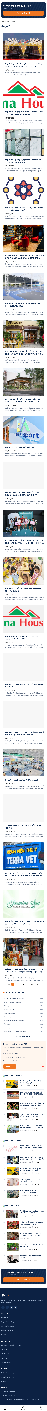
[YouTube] (11, 1307)
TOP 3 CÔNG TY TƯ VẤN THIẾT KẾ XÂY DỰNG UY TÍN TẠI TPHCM (31, 1116)
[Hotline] (15, 1307)
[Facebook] (3, 1307)
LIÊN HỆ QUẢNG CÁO (23, 13)
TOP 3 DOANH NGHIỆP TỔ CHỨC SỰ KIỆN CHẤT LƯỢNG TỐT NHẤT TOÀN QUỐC (32, 1105)
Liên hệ (23, 1409)
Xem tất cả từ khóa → (23, 1036)
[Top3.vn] (15, 1295)
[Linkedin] (7, 1307)
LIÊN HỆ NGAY (9, 1066)
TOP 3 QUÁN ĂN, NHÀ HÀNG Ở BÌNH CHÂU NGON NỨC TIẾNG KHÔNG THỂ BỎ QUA (31, 1094)
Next (32, 984)
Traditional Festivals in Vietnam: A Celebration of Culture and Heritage (32, 1213)
